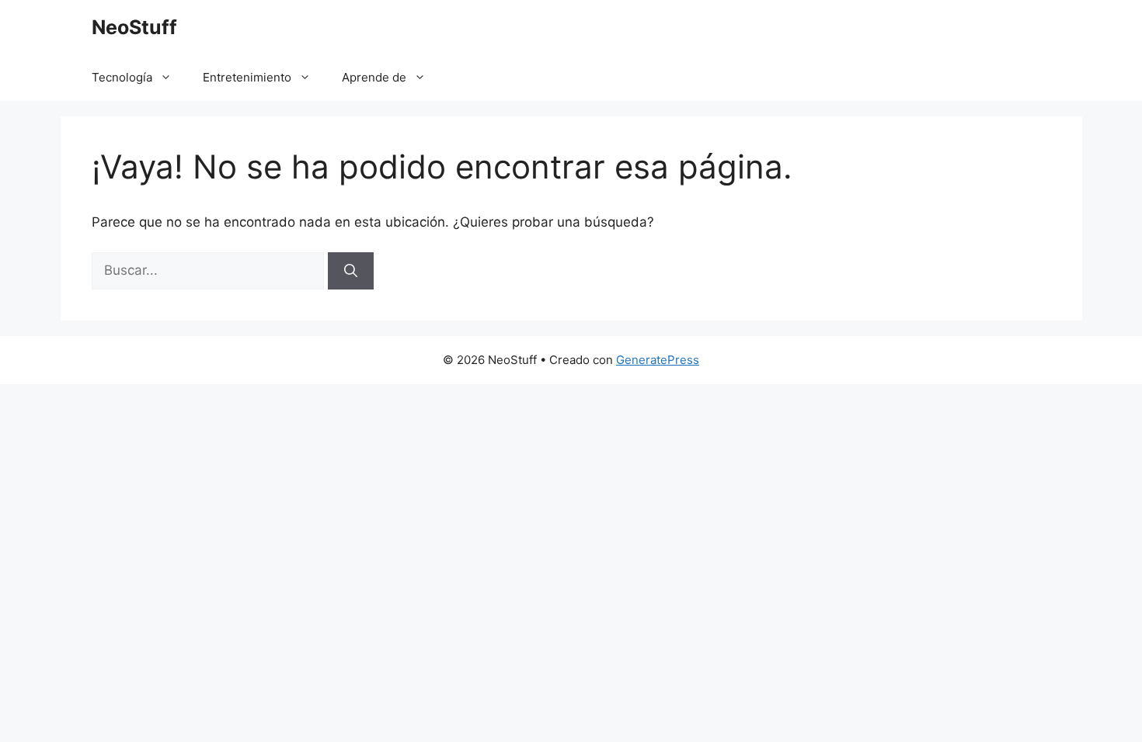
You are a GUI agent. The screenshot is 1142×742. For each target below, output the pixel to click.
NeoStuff (134, 27)
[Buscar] (351, 271)
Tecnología (122, 77)
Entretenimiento (247, 77)
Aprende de (374, 77)
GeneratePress (657, 359)
